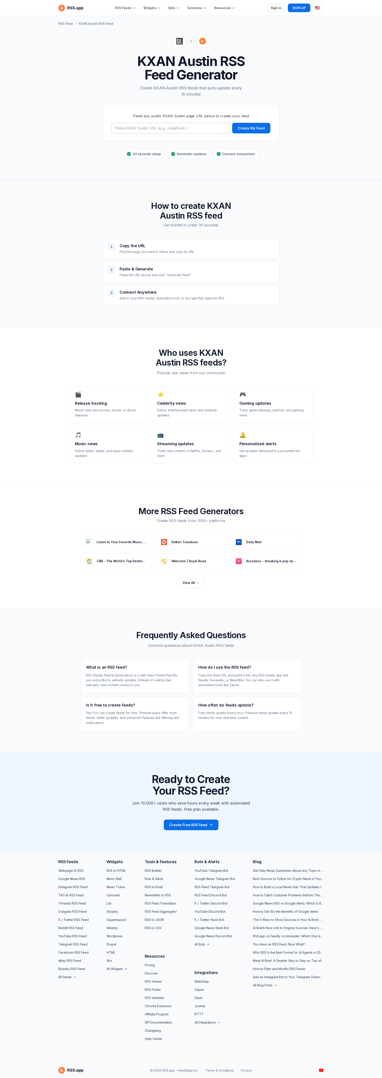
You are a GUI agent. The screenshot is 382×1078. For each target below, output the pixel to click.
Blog (257, 861)
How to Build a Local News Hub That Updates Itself (288, 887)
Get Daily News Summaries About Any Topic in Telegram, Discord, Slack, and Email (288, 870)
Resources (155, 956)
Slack (198, 998)
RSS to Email (154, 887)
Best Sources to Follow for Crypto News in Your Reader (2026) (288, 879)
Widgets (115, 861)
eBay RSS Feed (69, 960)
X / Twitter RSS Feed (73, 920)
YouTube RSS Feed (72, 936)
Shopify (112, 911)
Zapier (199, 989)
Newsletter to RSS (158, 895)
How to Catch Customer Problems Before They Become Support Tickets (288, 895)
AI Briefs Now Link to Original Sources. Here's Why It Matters (288, 928)
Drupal (111, 944)
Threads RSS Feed (72, 903)
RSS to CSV (153, 928)
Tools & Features (161, 861)
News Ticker (116, 887)
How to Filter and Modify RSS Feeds (279, 969)
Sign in (276, 8)
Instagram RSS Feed (73, 887)
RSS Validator (154, 998)
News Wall (114, 879)
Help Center (153, 1039)
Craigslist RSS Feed (72, 911)
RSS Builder (153, 870)
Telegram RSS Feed (73, 944)
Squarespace (116, 920)
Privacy (246, 1070)
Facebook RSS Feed (73, 952)
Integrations (206, 972)
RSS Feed (65, 23)
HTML (111, 952)
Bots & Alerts (154, 879)
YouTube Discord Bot (210, 911)
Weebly (112, 928)
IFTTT (199, 1014)
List (109, 903)
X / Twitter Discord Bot (211, 903)
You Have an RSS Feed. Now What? (279, 944)
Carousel (113, 895)
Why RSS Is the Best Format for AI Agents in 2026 (288, 952)
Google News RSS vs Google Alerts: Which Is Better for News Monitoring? (288, 903)
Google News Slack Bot (212, 928)
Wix (109, 960)
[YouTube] (321, 1070)
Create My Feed (251, 128)
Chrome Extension (158, 1006)
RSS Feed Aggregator (161, 911)
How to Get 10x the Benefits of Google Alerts (285, 911)
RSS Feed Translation (160, 903)
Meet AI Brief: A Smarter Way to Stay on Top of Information (288, 960)
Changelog (153, 1030)
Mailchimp (202, 981)
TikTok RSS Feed (71, 895)
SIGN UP (299, 8)
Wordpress (115, 936)
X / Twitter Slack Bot (209, 920)
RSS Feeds (68, 861)
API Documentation (158, 1022)
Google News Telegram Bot (215, 879)
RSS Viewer (153, 981)
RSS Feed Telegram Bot (212, 887)
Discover (151, 973)
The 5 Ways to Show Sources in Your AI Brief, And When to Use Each (288, 920)
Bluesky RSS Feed (71, 969)
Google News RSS (71, 879)
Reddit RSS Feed (70, 928)
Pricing (150, 965)
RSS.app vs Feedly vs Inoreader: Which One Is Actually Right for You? (288, 936)
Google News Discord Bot (213, 936)
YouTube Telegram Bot (211, 870)
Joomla (200, 1006)
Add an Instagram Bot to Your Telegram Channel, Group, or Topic (288, 977)
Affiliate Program (157, 1014)
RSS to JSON (154, 920)
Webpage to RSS (71, 870)
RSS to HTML (116, 870)
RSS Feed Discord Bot (211, 895)
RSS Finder (153, 989)
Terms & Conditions (220, 1070)
